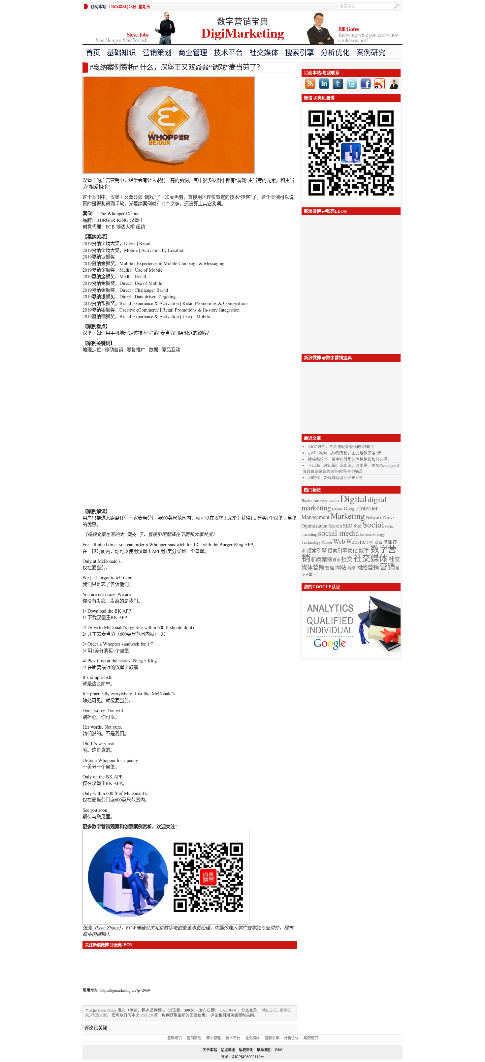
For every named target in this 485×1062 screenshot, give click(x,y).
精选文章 (99, 1015)
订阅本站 (98, 7)
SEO (347, 525)
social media (338, 532)
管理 (329, 567)
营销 (387, 566)
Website (356, 541)
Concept (333, 501)
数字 (364, 550)
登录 (224, 1057)
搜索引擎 (299, 52)
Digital (353, 498)
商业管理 (192, 52)
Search (335, 525)
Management (316, 517)
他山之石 (270, 1010)
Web (339, 541)
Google (351, 508)
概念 (336, 560)
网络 (351, 568)
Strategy (378, 534)
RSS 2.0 (147, 1015)
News (389, 517)
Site (357, 525)
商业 (379, 542)
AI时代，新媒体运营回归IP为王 (335, 477)
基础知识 (121, 52)
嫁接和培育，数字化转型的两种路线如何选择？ (349, 459)
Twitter (327, 542)
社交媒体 (263, 52)
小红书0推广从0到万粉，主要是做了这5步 (344, 452)
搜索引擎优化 (342, 550)
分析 (370, 542)
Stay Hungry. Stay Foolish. (122, 38)
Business (320, 500)
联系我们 (264, 1050)
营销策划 (157, 52)
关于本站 (210, 1050)
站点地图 (228, 1050)
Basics (307, 500)
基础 (388, 542)
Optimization (314, 525)
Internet (368, 508)
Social (373, 524)
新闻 (316, 559)
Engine (337, 508)
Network (374, 517)
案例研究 (370, 52)
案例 (327, 559)
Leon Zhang (107, 1010)
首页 (93, 52)
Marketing (348, 515)
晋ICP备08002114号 (247, 1057)
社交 (346, 559)
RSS (278, 1050)
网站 (340, 567)
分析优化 (335, 52)
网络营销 (367, 567)
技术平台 (228, 52)
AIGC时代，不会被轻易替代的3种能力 (341, 446)
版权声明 (246, 1050)
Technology (311, 542)
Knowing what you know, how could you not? (368, 35)
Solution (366, 534)
